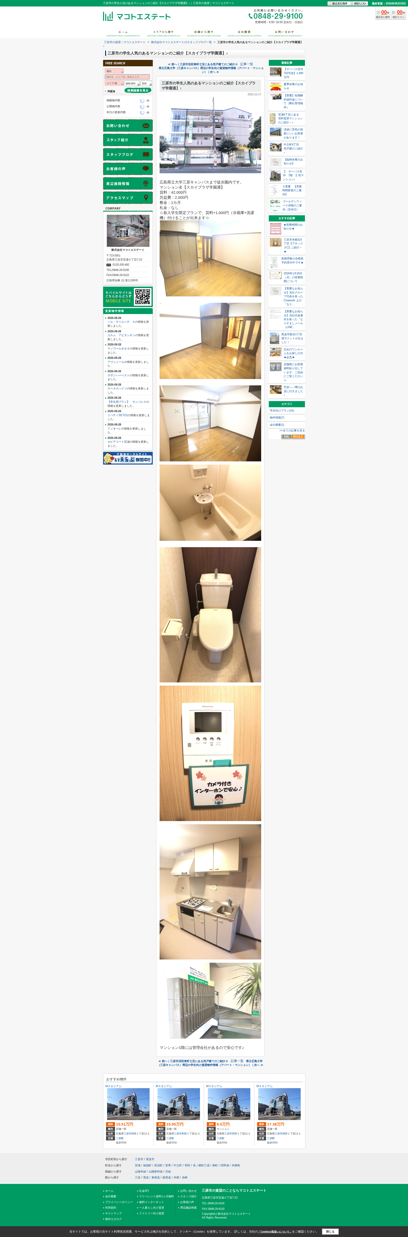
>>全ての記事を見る (292, 430)
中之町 (178, 1165)
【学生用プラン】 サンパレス (127, 401)
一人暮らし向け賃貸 (151, 1207)
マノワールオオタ (119, 348)
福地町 (147, 1165)
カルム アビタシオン (121, 335)
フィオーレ (114, 428)
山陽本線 (140, 1171)
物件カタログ (113, 1219)
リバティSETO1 (118, 415)
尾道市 (150, 1159)
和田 (133, 1133)
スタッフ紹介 (188, 1196)
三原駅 (120, 1138)
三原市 (127, 1133)
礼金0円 (144, 1190)
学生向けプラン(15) (282, 410)
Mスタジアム (113, 1086)
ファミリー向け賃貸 (151, 1213)
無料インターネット (151, 1202)
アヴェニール (116, 361)
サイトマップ (113, 1213)
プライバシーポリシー (119, 1202)
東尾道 (156, 1177)
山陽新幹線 (156, 1171)
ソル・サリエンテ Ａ (121, 321)
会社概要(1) (277, 424)
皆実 (168, 1165)
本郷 (176, 1177)
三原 (137, 1177)
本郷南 (236, 1165)
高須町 (158, 1165)
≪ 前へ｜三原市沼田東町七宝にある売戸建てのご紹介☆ (203, 64)
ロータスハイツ (117, 388)
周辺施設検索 (188, 1207)
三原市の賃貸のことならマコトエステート (234, 1190)
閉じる (330, 1231)
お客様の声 (187, 1202)
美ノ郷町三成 (201, 1165)
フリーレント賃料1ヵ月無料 (156, 1196)
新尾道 (167, 1177)
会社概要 (110, 1196)
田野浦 (225, 1165)
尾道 (146, 1177)
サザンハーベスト (119, 375)
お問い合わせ (188, 1190)
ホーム (109, 1190)
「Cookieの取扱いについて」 (275, 1231)
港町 (215, 1165)
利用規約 (110, 1207)
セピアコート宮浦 (119, 441)
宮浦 (137, 1165)
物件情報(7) (277, 417)
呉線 (168, 1171)
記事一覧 (246, 64)
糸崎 (184, 1177)
